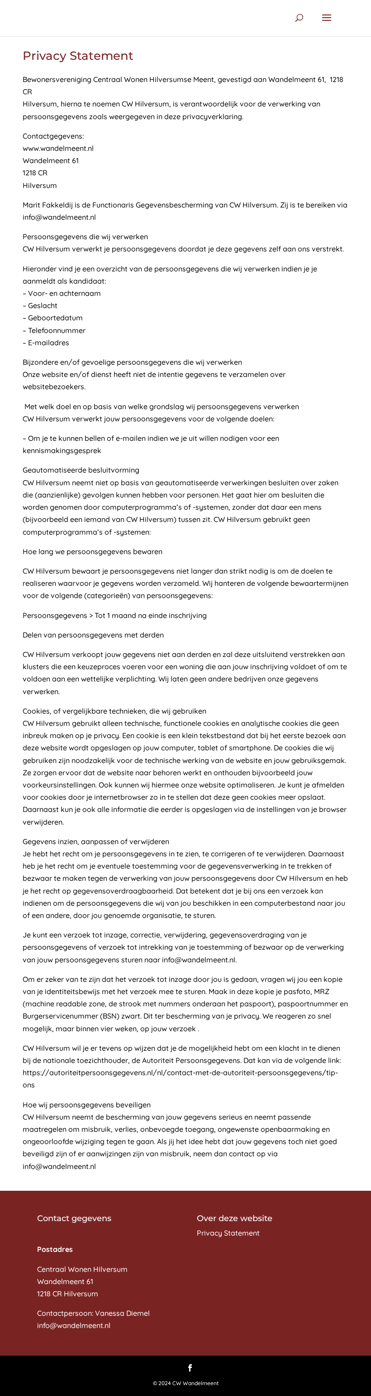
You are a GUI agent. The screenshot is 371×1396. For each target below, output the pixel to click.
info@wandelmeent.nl (73, 1325)
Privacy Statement (228, 1232)
